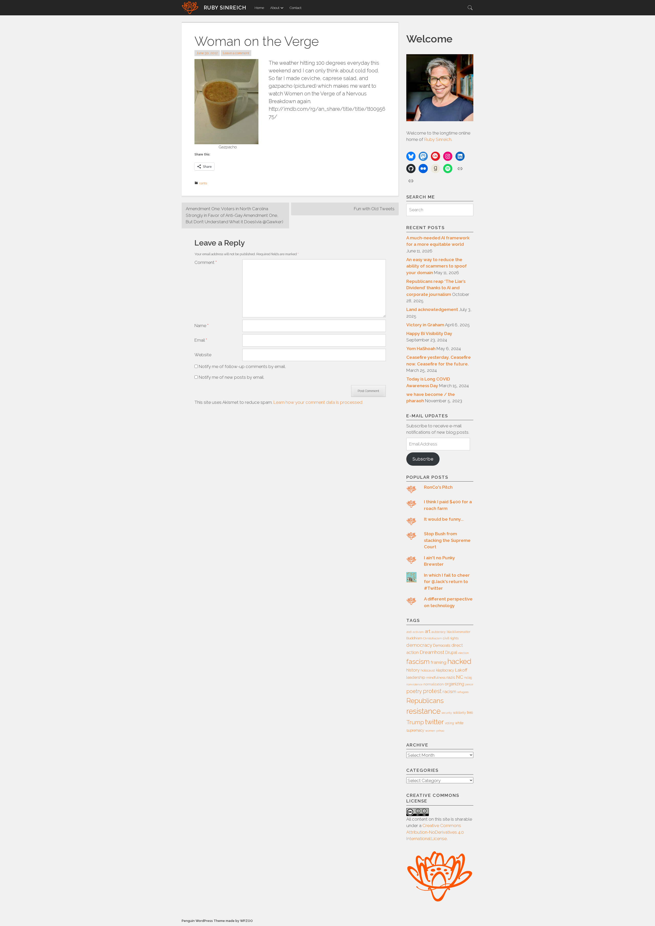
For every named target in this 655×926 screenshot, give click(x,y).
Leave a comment (236, 53)
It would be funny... (444, 519)
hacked (459, 661)
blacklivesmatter (458, 632)
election (463, 652)
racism (449, 691)
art (427, 631)
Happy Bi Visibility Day (429, 333)
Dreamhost (432, 652)
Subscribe (422, 458)
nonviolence (414, 684)
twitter (434, 722)
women (430, 730)
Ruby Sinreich (225, 8)
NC (459, 677)
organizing (454, 684)
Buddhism (414, 638)
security (447, 712)
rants (203, 183)
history (413, 670)
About (274, 8)
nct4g (468, 677)
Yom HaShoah (420, 348)
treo (470, 712)
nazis (450, 677)
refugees (462, 692)
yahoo (440, 730)
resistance (423, 711)
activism (418, 631)
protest (432, 691)
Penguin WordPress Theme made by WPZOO (217, 921)
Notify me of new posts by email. (231, 377)
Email (200, 340)
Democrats (441, 645)
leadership (415, 677)
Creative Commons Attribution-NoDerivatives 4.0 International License (435, 832)
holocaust (428, 670)
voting (449, 723)
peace (469, 684)
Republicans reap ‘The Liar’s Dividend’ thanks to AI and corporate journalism (435, 288)
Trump (415, 722)
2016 (409, 631)
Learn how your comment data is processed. (318, 402)
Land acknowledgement (432, 309)
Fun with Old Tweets (374, 208)
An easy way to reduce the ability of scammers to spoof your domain (436, 266)
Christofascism (432, 638)
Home (259, 8)
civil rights (450, 638)
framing (438, 662)
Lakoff (461, 670)
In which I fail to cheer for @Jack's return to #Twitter (447, 582)
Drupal (451, 652)
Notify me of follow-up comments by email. (242, 366)
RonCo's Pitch (438, 487)
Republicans (425, 701)
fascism (418, 661)
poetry (414, 691)
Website (202, 354)
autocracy (438, 632)
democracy (419, 645)
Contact (295, 8)
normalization (433, 684)
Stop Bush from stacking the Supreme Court (447, 540)
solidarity (459, 713)
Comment (205, 262)
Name (201, 325)
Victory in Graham (425, 324)
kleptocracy (445, 670)
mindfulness (435, 677)
